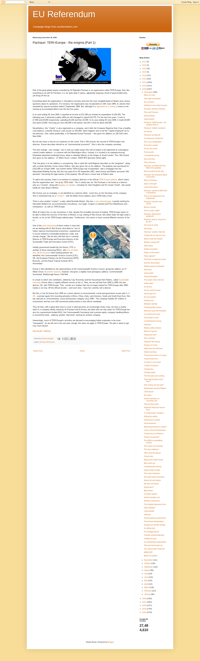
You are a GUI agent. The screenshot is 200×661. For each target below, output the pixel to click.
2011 (144, 82)
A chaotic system (150, 494)
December (148, 92)
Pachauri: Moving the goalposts (152, 215)
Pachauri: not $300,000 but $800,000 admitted (154, 167)
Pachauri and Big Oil (152, 135)
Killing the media (150, 416)
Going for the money (152, 342)
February (148, 591)
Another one (149, 301)
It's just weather (150, 297)
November (148, 560)
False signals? (149, 256)
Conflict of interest (151, 366)
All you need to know (152, 290)
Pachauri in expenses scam (155, 259)
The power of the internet (154, 280)
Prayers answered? (151, 437)
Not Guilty (148, 229)
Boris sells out (149, 463)
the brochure (45, 253)
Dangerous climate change (154, 525)
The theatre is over (151, 318)
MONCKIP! (148, 552)
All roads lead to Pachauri (154, 477)
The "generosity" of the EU (154, 549)
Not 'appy (147, 395)
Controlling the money (152, 321)
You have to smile (151, 225)
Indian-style (148, 283)
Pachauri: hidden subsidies (155, 128)
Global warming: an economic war (151, 400)
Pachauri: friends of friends (154, 109)
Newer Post (38, 351)
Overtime (147, 325)
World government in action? (155, 427)
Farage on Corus (150, 345)
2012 (144, 79)
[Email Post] (59, 338)
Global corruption (151, 249)
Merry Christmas (150, 180)
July (146, 574)
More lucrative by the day (154, 171)
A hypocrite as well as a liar (154, 235)
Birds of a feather (150, 556)
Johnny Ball (148, 273)
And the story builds (152, 263)
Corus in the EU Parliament (155, 430)
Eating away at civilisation (154, 266)
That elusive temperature (154, 521)
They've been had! (151, 404)
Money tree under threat (153, 460)
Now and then (149, 159)
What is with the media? (153, 239)
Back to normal (150, 207)
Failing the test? (150, 335)
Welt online (148, 246)
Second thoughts (150, 276)
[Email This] (63, 338)
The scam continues (152, 473)
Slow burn (148, 270)
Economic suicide (151, 145)
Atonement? (149, 487)
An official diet (149, 528)
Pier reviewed (149, 338)
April (146, 584)
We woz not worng (151, 484)
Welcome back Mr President (155, 311)
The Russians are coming (154, 376)
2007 (144, 602)
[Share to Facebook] (71, 338)
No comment (149, 102)
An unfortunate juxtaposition (155, 542)
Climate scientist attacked (154, 535)
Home (82, 351)
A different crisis (150, 539)
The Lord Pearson (151, 112)
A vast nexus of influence (154, 434)
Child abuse (149, 392)
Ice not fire (148, 132)
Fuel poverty (149, 152)
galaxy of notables (68, 185)
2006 (144, 605)
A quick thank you (151, 359)
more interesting (49, 225)
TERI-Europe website (108, 179)
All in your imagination (153, 142)
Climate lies (148, 369)
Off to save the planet (152, 453)
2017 (144, 62)
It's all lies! (148, 287)
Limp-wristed (149, 511)
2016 (144, 65)
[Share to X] (69, 338)
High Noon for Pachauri (153, 348)
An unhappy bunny (151, 532)
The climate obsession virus (155, 504)
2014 (144, 72)
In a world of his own (152, 314)
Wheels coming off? (152, 242)
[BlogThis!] (66, 338)
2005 (144, 609)
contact (60, 196)
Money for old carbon (152, 480)
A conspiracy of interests (153, 138)
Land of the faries (151, 187)
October (147, 563)
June (146, 577)
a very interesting (101, 201)
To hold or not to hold (152, 362)
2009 (144, 89)
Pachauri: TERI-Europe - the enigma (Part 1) (155, 123)
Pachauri (42, 342)
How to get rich (150, 294)
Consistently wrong (151, 155)
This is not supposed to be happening (154, 197)
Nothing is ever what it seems (155, 105)
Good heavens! (150, 423)
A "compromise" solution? (154, 413)
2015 (144, 69)
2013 (144, 75)
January (147, 594)
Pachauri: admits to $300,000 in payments (155, 192)
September (148, 567)
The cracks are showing (153, 446)
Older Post (126, 351)
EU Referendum (64, 14)
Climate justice (150, 372)
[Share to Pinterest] (74, 338)
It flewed (147, 515)
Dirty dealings (149, 116)
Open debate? (149, 508)
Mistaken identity (150, 304)
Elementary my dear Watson (155, 388)
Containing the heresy (152, 467)
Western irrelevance (152, 501)
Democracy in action (152, 420)
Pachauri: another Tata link (154, 232)
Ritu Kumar (50, 342)
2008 (144, 599)
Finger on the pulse (151, 252)
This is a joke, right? (152, 211)
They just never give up (153, 545)
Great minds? (149, 119)
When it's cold (149, 95)
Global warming (150, 352)
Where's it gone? (150, 331)
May (146, 581)
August (147, 570)
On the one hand (150, 149)
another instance (54, 272)
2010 (144, 86)
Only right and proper (152, 99)
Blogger (111, 642)
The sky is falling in (151, 449)
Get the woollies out (152, 497)
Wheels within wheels (152, 328)
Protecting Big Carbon (152, 307)
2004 (144, 612)
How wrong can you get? (154, 385)
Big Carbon (148, 491)
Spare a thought (150, 184)
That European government (155, 518)
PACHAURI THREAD (42, 331)
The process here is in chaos (155, 355)
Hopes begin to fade (152, 470)
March (147, 587)
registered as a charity (105, 106)
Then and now (149, 162)
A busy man (148, 456)
